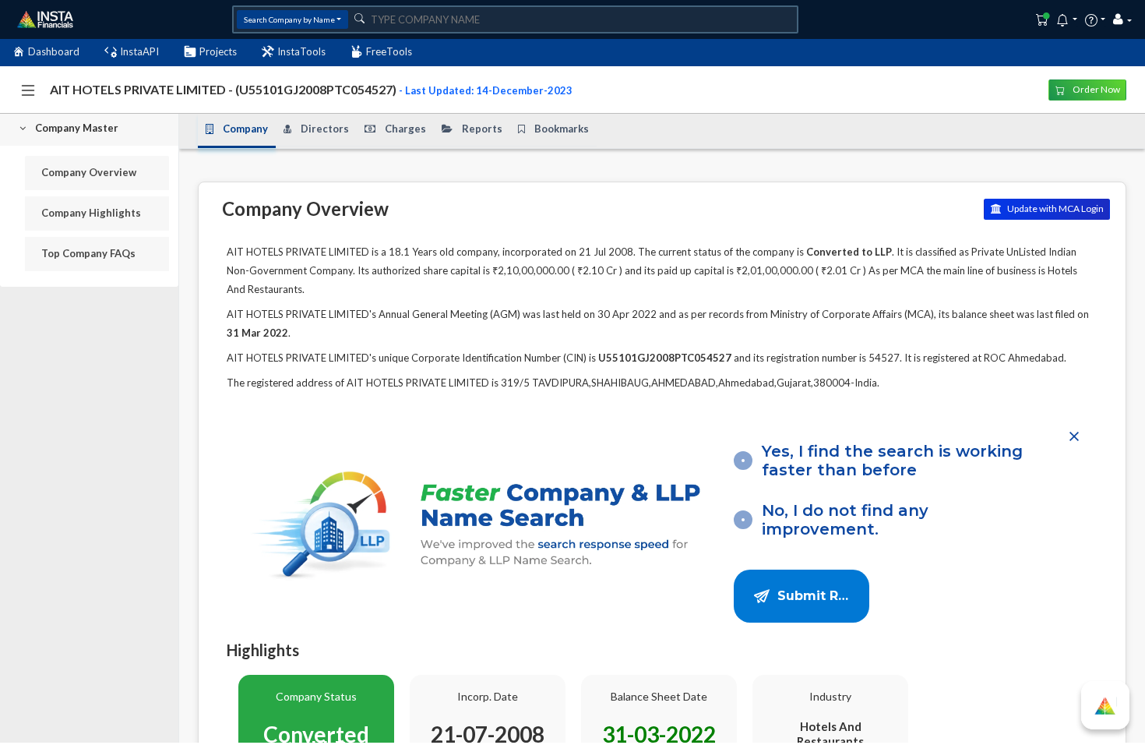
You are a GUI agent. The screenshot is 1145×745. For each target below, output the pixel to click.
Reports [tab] (482, 128)
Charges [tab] (405, 128)
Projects (218, 51)
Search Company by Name (289, 19)
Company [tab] (245, 128)
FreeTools (389, 51)
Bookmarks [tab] (561, 128)
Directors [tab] (325, 128)
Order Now (1095, 89)
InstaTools (301, 51)
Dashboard (53, 51)
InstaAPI (139, 51)
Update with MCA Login (1055, 208)
